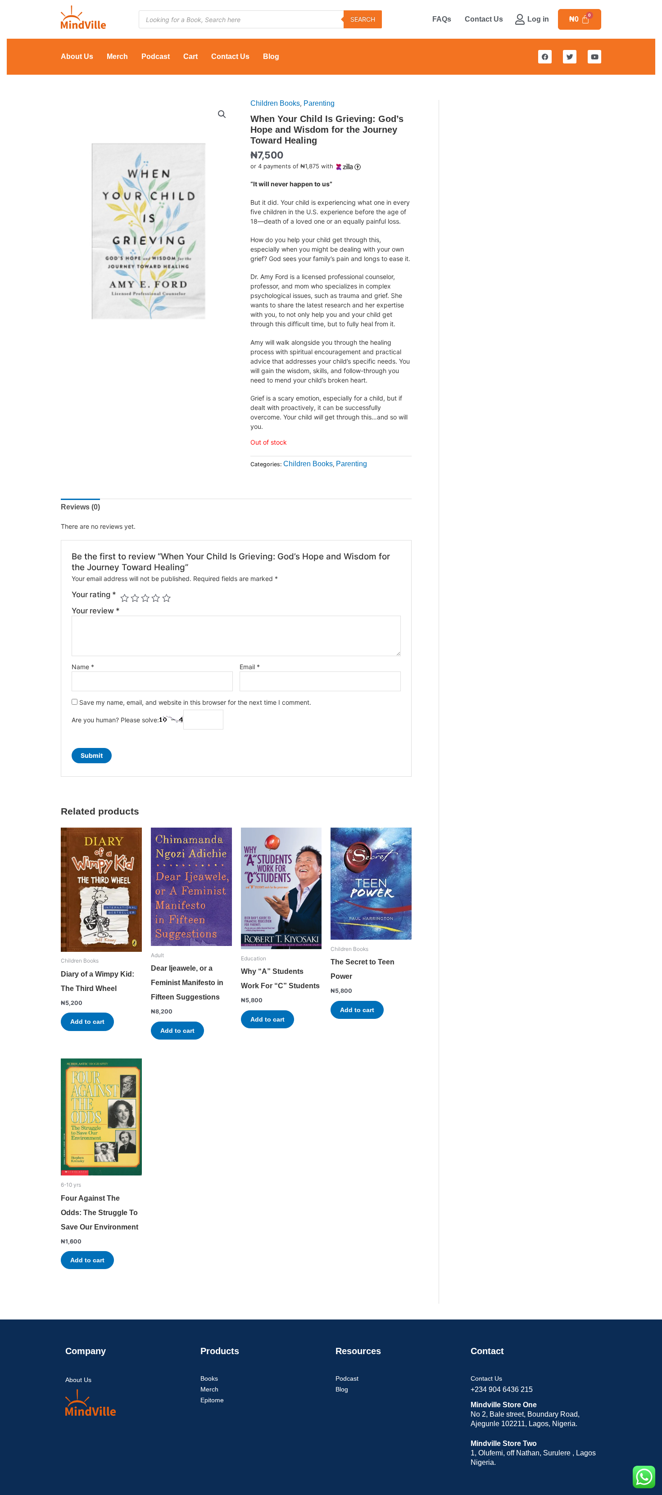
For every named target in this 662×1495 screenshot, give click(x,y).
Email (250, 667)
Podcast (155, 56)
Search (362, 19)
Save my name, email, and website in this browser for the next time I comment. (195, 702)
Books (209, 1378)
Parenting (319, 103)
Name (83, 667)
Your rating (94, 594)
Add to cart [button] (87, 1021)
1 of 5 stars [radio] (124, 598)
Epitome (212, 1400)
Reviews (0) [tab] (80, 507)
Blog (271, 56)
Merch (117, 56)
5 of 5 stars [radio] (166, 598)
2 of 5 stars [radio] (135, 598)
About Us (77, 56)
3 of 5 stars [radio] (145, 598)
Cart (190, 56)
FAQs (441, 19)
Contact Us (484, 19)
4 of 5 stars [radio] (155, 598)
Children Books (275, 103)
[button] (222, 114)
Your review (96, 610)
